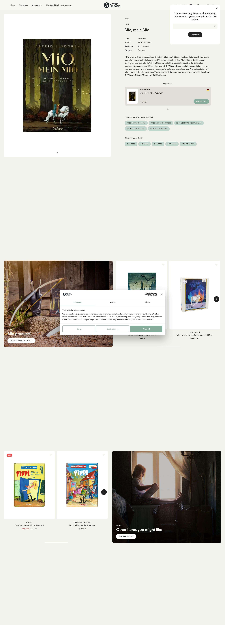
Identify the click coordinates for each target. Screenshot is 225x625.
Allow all (146, 329)
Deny (79, 329)
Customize (111, 329)
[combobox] (195, 26)
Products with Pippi (135, 128)
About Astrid (37, 5)
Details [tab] (112, 302)
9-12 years (172, 144)
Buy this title (167, 83)
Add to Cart (201, 101)
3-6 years (145, 144)
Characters (23, 5)
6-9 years (158, 144)
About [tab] (147, 302)
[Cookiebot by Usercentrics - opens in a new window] (146, 294)
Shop (12, 5)
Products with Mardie (161, 123)
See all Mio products (21, 340)
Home (127, 18)
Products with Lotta (136, 123)
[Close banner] (162, 294)
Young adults (188, 144)
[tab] (57, 152)
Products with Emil (158, 128)
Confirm (195, 34)
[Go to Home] (112, 5)
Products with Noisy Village (189, 123)
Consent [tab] (77, 302)
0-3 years (131, 144)
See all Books (126, 536)
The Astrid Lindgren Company (59, 5)
